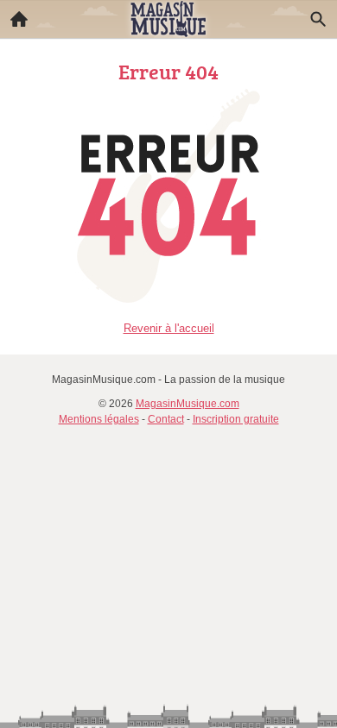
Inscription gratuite (236, 419)
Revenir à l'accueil (169, 328)
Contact (166, 419)
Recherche (318, 19)
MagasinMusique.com (187, 404)
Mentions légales (99, 419)
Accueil (19, 19)
